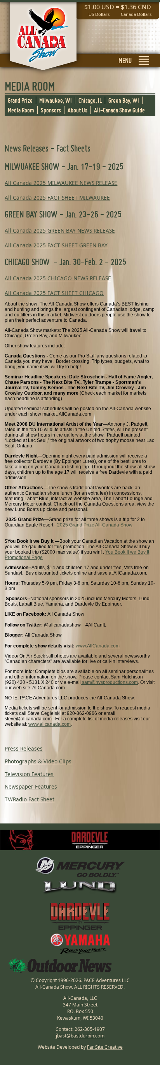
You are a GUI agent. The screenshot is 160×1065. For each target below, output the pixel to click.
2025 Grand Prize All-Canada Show (94, 525)
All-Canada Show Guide (119, 110)
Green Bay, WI (123, 100)
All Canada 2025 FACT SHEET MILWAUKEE (57, 197)
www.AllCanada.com (98, 646)
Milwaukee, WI (55, 100)
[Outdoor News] (60, 965)
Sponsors (51, 110)
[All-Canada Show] (43, 39)
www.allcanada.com (49, 724)
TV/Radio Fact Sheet (29, 799)
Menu (125, 60)
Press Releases (24, 748)
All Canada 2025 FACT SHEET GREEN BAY (56, 245)
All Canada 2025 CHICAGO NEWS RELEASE (58, 278)
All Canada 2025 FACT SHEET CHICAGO (54, 293)
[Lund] (80, 888)
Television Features (29, 774)
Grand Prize (20, 100)
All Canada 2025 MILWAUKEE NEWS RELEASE (61, 182)
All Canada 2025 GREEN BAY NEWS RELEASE (60, 230)
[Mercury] (80, 867)
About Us (77, 110)
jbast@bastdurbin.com (80, 1035)
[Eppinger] (80, 914)
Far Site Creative (105, 1047)
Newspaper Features (31, 786)
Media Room (21, 110)
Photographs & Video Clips (38, 761)
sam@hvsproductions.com (109, 682)
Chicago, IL (90, 100)
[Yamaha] (80, 944)
